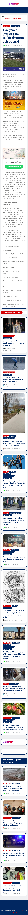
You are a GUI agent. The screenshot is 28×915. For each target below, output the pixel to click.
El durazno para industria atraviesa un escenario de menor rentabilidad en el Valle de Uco (14, 727)
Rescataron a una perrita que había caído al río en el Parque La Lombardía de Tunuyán (14, 443)
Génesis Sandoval (10, 348)
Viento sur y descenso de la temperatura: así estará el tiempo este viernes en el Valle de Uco (14, 688)
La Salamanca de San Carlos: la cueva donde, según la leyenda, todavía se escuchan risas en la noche (13, 614)
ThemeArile (14, 912)
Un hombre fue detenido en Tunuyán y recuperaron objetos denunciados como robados (13, 888)
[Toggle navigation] (14, 10)
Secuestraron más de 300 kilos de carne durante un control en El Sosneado (14, 559)
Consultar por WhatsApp (14, 166)
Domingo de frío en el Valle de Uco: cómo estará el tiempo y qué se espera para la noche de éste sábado (14, 521)
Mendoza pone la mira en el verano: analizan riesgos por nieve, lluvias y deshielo (12, 788)
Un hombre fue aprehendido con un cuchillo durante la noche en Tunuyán (14, 855)
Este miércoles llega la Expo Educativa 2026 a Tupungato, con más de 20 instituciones (14, 823)
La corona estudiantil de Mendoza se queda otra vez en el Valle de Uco (13, 343)
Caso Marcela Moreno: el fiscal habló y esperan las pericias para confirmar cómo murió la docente (14, 655)
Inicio (3, 16)
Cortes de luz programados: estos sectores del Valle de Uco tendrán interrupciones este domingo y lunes (14, 484)
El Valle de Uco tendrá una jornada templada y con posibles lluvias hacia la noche (13, 379)
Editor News (21, 910)
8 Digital (7, 45)
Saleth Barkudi (9, 448)
